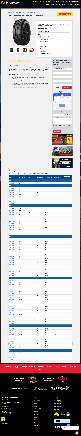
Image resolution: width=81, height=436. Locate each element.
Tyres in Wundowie (57, 405)
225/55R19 (11, 239)
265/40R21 (11, 328)
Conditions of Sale (16, 434)
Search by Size (37, 400)
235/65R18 (11, 223)
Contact (70, 4)
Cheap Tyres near (57, 409)
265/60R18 (11, 232)
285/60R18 (11, 234)
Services (58, 4)
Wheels (52, 4)
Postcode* (55, 83)
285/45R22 (11, 357)
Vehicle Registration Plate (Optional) (58, 112)
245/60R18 (11, 225)
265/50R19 (11, 267)
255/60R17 (11, 199)
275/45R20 (11, 306)
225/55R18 (11, 210)
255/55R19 (11, 262)
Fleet (70, 6)
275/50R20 (11, 314)
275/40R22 (11, 353)
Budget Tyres (56, 408)
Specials (64, 4)
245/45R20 (11, 282)
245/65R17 (11, 197)
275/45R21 (11, 332)
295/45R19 (11, 275)
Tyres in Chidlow (57, 398)
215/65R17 (11, 190)
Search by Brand (37, 402)
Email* (54, 79)
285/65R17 (11, 203)
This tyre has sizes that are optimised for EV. (20, 61)
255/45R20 (11, 291)
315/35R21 (11, 347)
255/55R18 (11, 227)
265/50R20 (11, 302)
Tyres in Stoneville (57, 403)
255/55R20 (11, 293)
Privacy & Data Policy (8, 434)
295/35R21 (11, 345)
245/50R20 (11, 287)
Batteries (35, 413)
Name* (54, 71)
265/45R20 (11, 295)
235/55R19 (11, 241)
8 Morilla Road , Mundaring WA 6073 (11, 403)
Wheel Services (37, 416)
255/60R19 (11, 264)
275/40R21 (11, 330)
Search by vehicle (27, 173)
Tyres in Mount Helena (58, 400)
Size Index (56, 397)
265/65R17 (11, 201)
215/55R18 (11, 208)
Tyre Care (35, 403)
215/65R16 (11, 183)
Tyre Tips (35, 405)
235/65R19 (11, 252)
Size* (54, 67)
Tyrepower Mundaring (43, 1)
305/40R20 (11, 321)
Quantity (67, 67)
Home (11, 12)
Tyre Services (36, 414)
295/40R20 (11, 317)
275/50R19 (11, 273)
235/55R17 (11, 194)
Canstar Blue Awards (58, 406)
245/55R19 (11, 256)
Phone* (59, 75)
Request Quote (57, 131)
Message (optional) (56, 117)
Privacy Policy (58, 127)
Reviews (78, 6)
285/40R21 (11, 339)
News (74, 6)
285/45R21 (11, 341)
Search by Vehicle (37, 398)
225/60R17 (11, 192)
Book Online (77, 4)
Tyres (47, 4)
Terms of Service (66, 127)
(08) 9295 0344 (59, 1)
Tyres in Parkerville (57, 402)
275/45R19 (11, 271)
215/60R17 (11, 188)
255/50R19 (11, 258)
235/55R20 (11, 280)
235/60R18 (11, 212)
